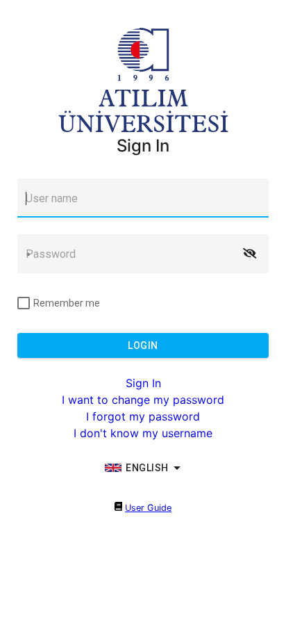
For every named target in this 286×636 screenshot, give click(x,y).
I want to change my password (143, 400)
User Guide (148, 508)
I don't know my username (143, 433)
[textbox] (143, 198)
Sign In (143, 383)
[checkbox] (58, 303)
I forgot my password (143, 416)
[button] (249, 253)
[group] (143, 467)
